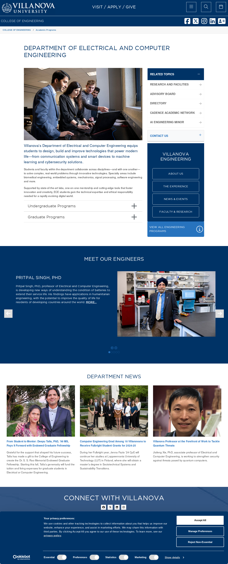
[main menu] (191, 7)
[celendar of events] (221, 7)
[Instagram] (205, 22)
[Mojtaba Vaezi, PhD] (116, 352)
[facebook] (188, 22)
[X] (197, 22)
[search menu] (206, 7)
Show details (172, 557)
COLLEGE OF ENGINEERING (22, 21)
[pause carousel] (116, 347)
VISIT (97, 7)
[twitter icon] (110, 507)
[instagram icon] (123, 507)
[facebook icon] (103, 507)
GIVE (131, 7)
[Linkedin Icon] (117, 507)
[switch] (94, 557)
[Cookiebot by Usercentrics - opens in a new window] (21, 557)
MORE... (91, 302)
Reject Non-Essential (200, 542)
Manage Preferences (200, 531)
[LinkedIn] (214, 22)
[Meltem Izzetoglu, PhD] (112, 352)
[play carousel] (112, 347)
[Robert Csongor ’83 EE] (119, 352)
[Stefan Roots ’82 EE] (114, 352)
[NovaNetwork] (223, 22)
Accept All (200, 520)
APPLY (114, 7)
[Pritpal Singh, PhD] (109, 352)
